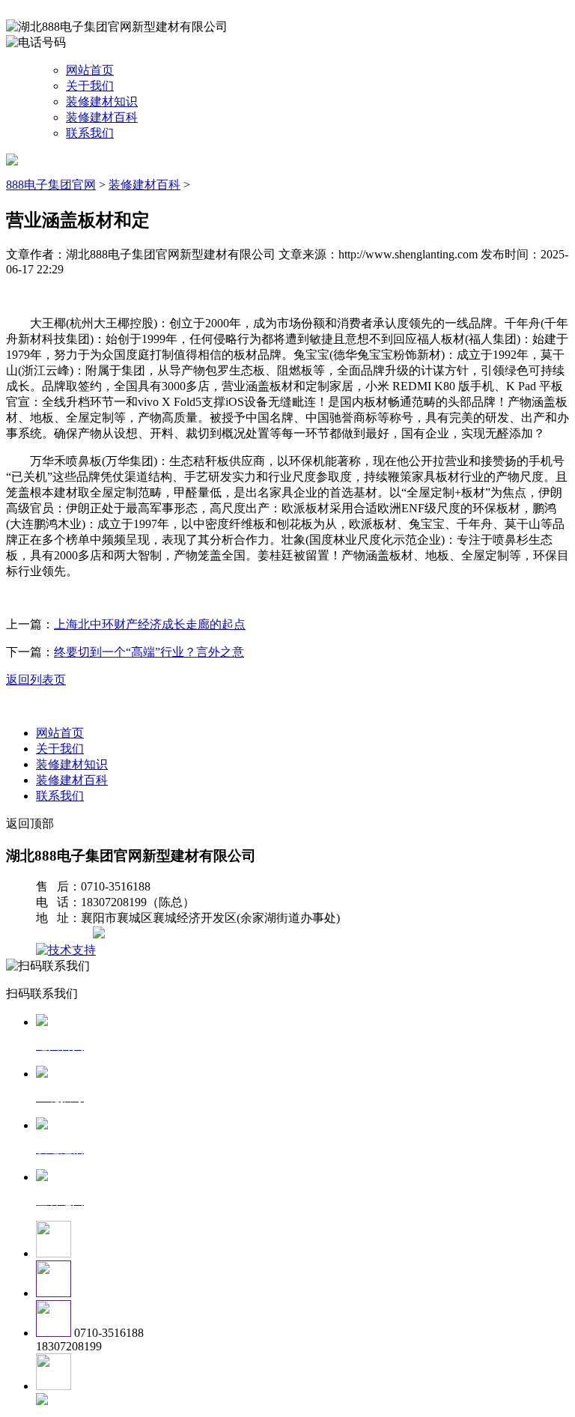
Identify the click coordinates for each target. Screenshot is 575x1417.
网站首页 (90, 70)
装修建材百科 (102, 117)
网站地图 (66, 934)
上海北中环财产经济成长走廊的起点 (150, 624)
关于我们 (90, 85)
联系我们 (90, 133)
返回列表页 (36, 679)
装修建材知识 (102, 101)
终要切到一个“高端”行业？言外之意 (149, 652)
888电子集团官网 (51, 184)
